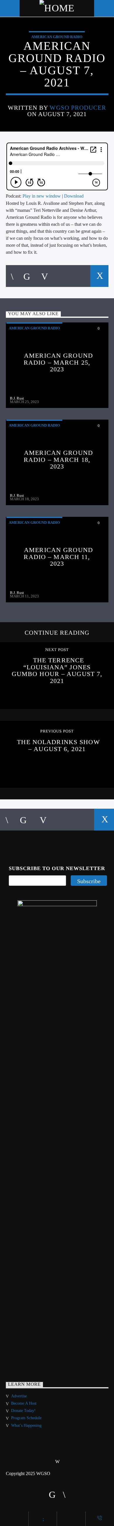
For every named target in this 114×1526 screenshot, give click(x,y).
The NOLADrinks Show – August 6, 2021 (58, 745)
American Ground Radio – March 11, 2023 (58, 556)
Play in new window (42, 196)
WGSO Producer (78, 107)
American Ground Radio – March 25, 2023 (58, 362)
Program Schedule (26, 1418)
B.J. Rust (17, 398)
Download (74, 196)
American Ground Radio (56, 37)
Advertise (19, 1396)
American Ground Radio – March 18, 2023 (58, 459)
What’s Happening (26, 1425)
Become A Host (24, 1403)
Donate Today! (23, 1410)
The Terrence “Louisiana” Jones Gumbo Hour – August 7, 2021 (57, 670)
